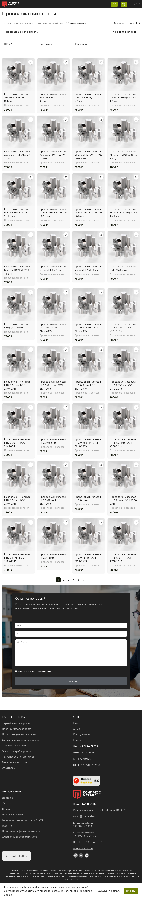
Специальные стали (14, 745)
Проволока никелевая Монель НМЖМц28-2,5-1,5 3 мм (88, 212)
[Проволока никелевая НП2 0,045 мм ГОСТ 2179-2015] (53, 362)
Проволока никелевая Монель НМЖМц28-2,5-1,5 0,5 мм (124, 155)
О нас (76, 728)
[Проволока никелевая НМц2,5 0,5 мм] (124, 247)
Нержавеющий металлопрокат (20, 734)
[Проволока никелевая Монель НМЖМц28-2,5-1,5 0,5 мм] (124, 132)
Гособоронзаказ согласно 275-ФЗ (22, 820)
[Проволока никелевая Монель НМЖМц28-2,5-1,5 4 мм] (124, 189)
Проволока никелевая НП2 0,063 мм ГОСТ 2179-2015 (87, 443)
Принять (130, 891)
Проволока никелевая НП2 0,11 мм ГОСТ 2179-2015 (17, 558)
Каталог (78, 723)
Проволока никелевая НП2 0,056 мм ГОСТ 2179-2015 (123, 385)
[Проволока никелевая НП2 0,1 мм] (88, 477)
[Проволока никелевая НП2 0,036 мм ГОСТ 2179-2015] (124, 304)
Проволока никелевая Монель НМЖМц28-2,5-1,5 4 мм (124, 212)
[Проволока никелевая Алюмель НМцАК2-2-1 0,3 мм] (18, 74)
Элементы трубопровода (17, 751)
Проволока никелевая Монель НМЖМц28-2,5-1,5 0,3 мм (88, 155)
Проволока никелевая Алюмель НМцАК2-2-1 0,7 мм (87, 97)
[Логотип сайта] (10, 3)
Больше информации (109, 891)
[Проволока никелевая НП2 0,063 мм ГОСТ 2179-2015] (88, 419)
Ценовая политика (13, 814)
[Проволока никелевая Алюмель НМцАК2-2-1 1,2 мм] (124, 74)
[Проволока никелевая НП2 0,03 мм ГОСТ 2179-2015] (53, 304)
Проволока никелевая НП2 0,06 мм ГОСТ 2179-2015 (17, 443)
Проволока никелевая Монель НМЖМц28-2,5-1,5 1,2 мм (18, 212)
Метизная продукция (14, 762)
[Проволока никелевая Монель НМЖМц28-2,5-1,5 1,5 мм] (53, 189)
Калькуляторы (81, 734)
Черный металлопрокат (16, 723)
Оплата (6, 803)
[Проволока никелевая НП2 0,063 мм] (53, 419)
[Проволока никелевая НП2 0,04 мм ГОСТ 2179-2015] (18, 362)
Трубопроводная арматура (18, 756)
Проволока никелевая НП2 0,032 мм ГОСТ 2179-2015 (87, 328)
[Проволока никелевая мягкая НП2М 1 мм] (53, 247)
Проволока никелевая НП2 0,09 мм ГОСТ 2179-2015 (52, 500)
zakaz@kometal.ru (84, 816)
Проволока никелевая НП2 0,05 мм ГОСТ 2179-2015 (87, 385)
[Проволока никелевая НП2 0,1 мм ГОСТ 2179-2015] (124, 477)
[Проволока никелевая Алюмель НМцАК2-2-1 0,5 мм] (53, 74)
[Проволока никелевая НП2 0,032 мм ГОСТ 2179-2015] (88, 304)
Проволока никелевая (16, 105)
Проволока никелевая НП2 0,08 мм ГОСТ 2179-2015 (17, 500)
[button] (30, 62)
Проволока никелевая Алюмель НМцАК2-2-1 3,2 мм (52, 155)
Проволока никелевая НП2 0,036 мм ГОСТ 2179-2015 (123, 328)
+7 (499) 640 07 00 (85, 835)
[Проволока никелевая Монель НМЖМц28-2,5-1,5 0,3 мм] (88, 132)
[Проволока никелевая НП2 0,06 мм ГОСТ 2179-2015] (18, 419)
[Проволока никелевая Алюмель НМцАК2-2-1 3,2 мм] (53, 132)
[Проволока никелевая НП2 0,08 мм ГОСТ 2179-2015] (18, 477)
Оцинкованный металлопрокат (20, 739)
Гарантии (7, 825)
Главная (5, 23)
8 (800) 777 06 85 (83, 826)
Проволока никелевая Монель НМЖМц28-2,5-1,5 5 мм (18, 270)
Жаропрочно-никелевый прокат (50, 23)
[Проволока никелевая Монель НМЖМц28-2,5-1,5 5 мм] (18, 247)
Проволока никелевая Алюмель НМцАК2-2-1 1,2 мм (123, 97)
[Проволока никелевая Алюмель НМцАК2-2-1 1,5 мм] (18, 132)
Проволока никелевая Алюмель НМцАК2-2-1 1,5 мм (17, 155)
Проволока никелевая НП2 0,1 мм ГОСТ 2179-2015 (123, 500)
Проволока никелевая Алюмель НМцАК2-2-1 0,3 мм (17, 97)
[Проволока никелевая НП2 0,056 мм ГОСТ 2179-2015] (124, 362)
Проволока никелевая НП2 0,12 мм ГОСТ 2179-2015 (87, 558)
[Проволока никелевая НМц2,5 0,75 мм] (18, 304)
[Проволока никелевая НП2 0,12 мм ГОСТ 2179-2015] (88, 534)
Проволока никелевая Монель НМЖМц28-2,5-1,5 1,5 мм (53, 212)
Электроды (8, 767)
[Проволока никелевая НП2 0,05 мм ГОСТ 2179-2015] (88, 362)
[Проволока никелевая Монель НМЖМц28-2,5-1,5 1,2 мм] (18, 189)
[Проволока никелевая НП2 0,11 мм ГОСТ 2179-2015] (18, 534)
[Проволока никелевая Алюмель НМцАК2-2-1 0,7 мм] (88, 74)
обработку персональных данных (40, 671)
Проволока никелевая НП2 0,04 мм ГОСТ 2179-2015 (17, 385)
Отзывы (6, 809)
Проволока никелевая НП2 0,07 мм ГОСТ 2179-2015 (123, 443)
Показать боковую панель (22, 31)
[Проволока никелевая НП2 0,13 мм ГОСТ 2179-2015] (124, 534)
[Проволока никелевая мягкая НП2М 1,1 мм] (88, 247)
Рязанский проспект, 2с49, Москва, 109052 (99, 810)
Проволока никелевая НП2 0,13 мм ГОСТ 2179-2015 (123, 558)
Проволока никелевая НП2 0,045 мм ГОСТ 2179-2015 (52, 385)
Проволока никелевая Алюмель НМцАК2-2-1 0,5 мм (52, 97)
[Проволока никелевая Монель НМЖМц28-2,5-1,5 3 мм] (88, 189)
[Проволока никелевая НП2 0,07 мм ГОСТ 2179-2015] (124, 419)
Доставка (8, 797)
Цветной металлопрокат (22, 23)
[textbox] (17, 44)
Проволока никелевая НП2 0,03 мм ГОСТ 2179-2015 (52, 328)
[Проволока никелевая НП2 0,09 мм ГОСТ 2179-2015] (53, 477)
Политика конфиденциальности (21, 831)
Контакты (78, 739)
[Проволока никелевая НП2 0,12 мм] (53, 534)
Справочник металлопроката (19, 836)
